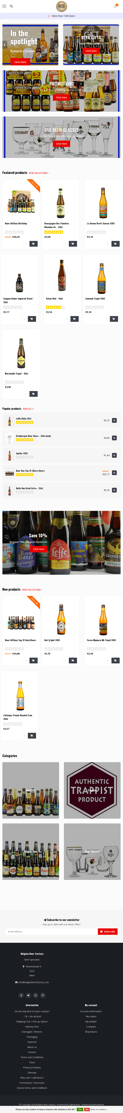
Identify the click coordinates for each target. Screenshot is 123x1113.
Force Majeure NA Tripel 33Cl (101, 640)
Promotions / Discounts (32, 1082)
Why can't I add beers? (32, 1077)
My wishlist (91, 1021)
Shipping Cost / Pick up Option (32, 1021)
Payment (32, 1041)
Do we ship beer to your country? (32, 1011)
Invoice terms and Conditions (32, 1087)
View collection (38, 173)
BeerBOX (7, 763)
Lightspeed (74, 1104)
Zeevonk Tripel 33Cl (95, 298)
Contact (32, 1052)
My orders (91, 1016)
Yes (80, 1109)
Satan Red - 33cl (54, 298)
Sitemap (32, 1072)
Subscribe (109, 931)
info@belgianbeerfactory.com (33, 982)
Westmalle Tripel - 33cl (16, 373)
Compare (91, 1026)
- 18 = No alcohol (32, 1016)
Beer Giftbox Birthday (16, 223)
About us (32, 1047)
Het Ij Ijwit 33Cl (52, 640)
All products (91, 1031)
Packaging (32, 1036)
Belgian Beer (9, 824)
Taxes (32, 1062)
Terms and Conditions (31, 1057)
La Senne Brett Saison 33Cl (101, 223)
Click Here (20, 62)
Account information (91, 1011)
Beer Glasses (71, 824)
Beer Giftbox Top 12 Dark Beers (20, 640)
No (87, 1109)
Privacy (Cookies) (32, 1067)
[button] (4, 45)
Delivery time (32, 1026)
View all (28, 408)
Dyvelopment (97, 1104)
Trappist (68, 763)
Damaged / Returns (32, 1031)
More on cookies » (99, 1109)
